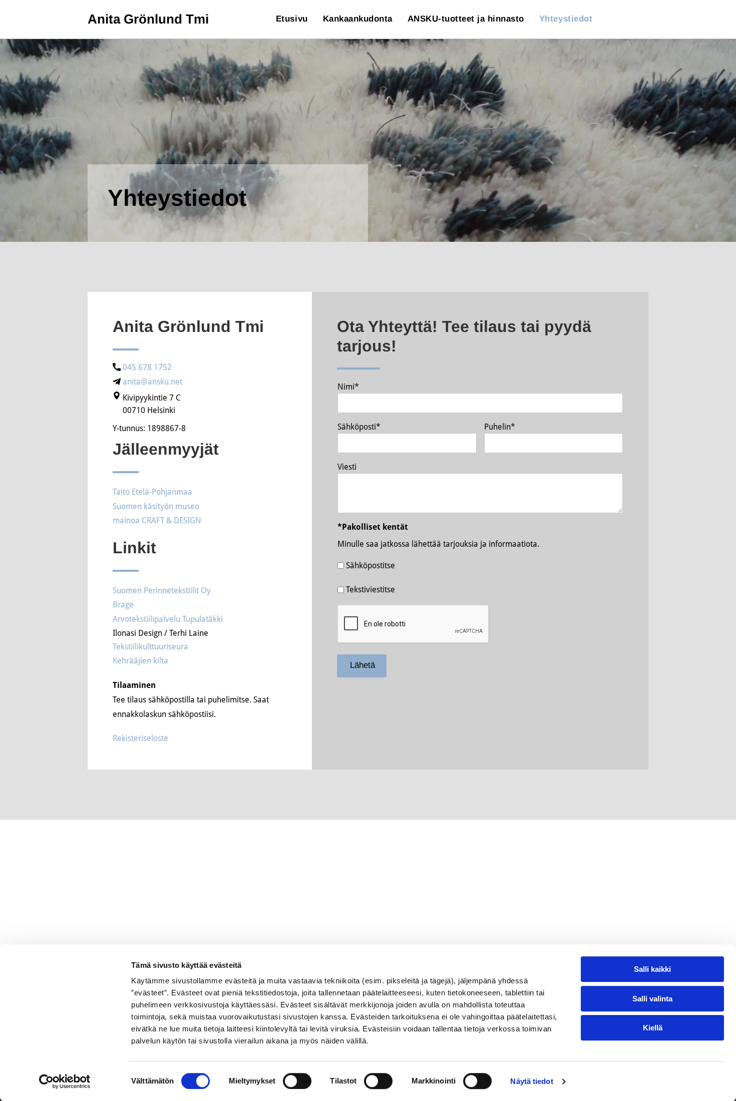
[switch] (297, 1081)
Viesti (346, 467)
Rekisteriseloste (140, 738)
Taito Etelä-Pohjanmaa (152, 492)
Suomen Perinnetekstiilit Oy (162, 590)
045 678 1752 (147, 367)
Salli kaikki (652, 969)
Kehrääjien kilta (140, 660)
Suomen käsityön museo (156, 506)
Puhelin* (499, 427)
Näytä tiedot (531, 1081)
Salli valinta (652, 998)
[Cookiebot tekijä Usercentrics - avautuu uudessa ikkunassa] (65, 1081)
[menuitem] (291, 19)
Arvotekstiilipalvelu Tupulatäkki (168, 619)
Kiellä (652, 1027)
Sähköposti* (359, 427)
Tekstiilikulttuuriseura (150, 646)
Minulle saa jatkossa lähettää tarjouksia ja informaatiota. (438, 544)
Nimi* (348, 387)
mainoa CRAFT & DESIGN (157, 520)
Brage (123, 604)
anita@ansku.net (152, 382)
